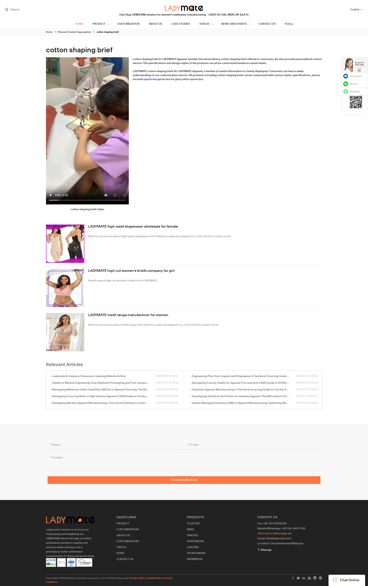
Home (49, 32)
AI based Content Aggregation (74, 32)
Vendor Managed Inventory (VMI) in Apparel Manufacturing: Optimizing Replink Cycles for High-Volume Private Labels (244, 403)
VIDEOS (204, 24)
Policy (289, 24)
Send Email (356, 76)
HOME (79, 24)
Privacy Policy (137, 578)
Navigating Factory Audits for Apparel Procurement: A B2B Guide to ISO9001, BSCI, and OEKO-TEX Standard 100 (244, 383)
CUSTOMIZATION (128, 24)
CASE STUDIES (180, 24)
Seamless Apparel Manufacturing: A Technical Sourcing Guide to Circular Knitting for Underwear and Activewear (244, 389)
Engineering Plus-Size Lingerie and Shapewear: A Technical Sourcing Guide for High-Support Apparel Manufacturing (244, 376)
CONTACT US (267, 24)
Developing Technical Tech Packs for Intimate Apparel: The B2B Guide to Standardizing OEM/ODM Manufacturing (244, 396)
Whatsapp (355, 91)
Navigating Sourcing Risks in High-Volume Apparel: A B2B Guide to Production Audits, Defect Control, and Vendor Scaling (104, 396)
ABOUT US (155, 24)
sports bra (150, 79)
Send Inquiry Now (184, 480)
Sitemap (265, 550)
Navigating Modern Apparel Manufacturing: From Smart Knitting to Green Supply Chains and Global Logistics (104, 403)
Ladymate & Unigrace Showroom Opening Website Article (89, 376)
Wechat (353, 84)
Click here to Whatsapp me (274, 533)
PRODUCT (99, 24)
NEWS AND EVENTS (234, 24)
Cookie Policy (154, 578)
